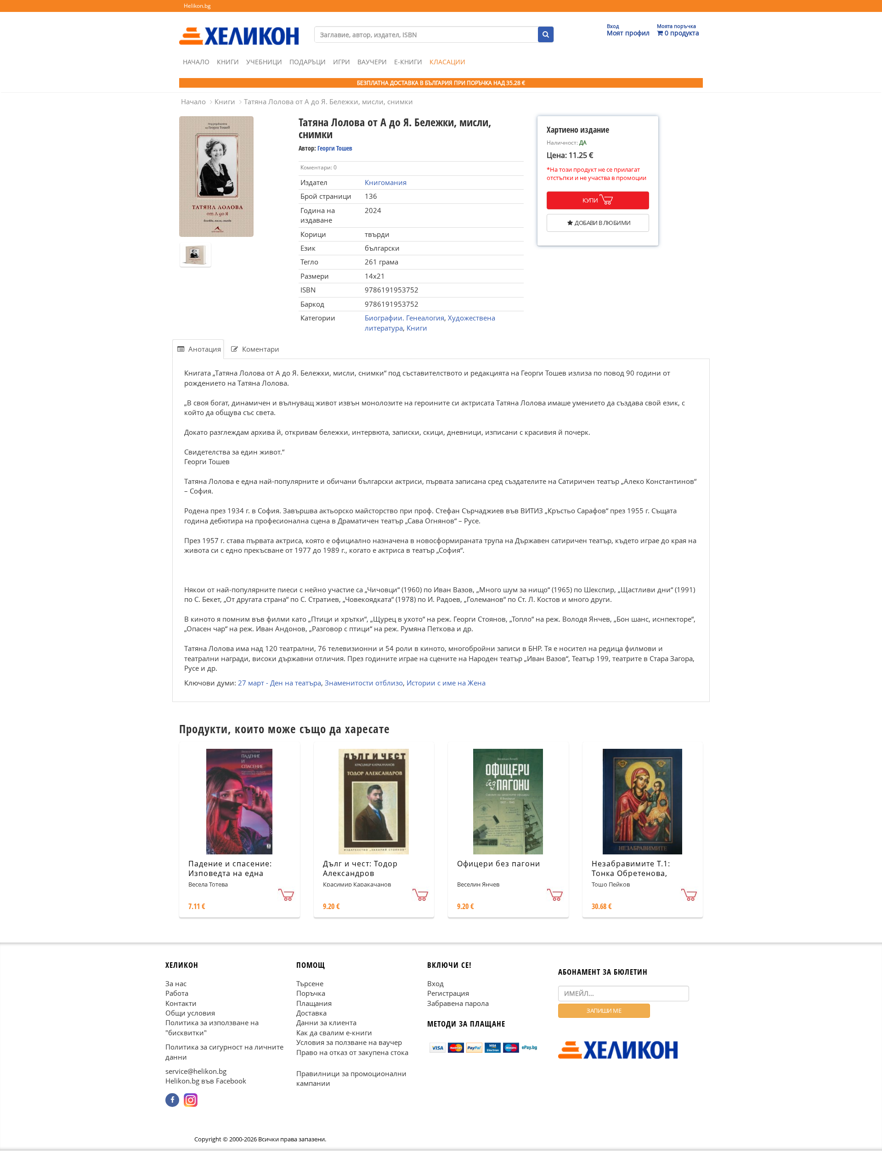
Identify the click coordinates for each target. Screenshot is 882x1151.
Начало (196, 61)
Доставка (311, 1012)
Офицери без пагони (498, 864)
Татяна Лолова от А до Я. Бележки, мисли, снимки (328, 101)
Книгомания (386, 182)
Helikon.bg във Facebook (205, 1081)
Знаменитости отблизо (364, 682)
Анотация (204, 349)
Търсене (309, 983)
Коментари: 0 (318, 167)
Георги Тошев (334, 148)
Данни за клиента (326, 1022)
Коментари (259, 349)
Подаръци (307, 61)
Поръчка (310, 993)
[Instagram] (191, 1100)
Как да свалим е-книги (334, 1032)
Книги (228, 61)
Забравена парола (458, 1003)
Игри (341, 61)
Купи (590, 200)
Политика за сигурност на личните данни (224, 1052)
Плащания (314, 1003)
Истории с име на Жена (446, 682)
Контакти (181, 1003)
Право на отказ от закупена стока (352, 1052)
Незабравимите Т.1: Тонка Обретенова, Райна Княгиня (631, 873)
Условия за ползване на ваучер (349, 1042)
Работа (176, 993)
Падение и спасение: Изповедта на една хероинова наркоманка (235, 873)
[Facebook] (172, 1100)
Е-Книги (408, 61)
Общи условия (190, 1012)
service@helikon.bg (195, 1071)
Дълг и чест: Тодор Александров (360, 868)
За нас (176, 983)
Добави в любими (602, 223)
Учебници (264, 61)
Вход (435, 983)
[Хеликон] (238, 28)
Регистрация (448, 993)
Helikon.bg (197, 6)
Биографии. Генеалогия (404, 317)
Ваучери (372, 61)
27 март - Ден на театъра (279, 682)
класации (447, 61)
